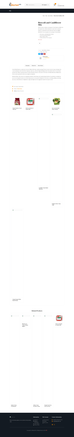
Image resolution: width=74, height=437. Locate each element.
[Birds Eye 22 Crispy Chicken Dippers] (26, 318)
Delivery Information (36, 422)
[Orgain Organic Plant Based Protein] (17, 252)
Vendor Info (34, 65)
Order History (36, 423)
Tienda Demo (19, 88)
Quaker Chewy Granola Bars (14, 406)
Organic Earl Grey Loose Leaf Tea (48, 406)
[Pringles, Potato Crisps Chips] (56, 157)
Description (27, 65)
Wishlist (45, 421)
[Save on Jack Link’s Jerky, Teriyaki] (56, 101)
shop (44, 51)
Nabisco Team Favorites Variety (36, 406)
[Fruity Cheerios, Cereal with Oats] (17, 101)
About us (36, 419)
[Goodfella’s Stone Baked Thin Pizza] (43, 141)
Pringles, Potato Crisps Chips (56, 204)
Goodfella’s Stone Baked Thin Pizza (43, 188)
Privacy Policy (36, 424)
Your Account (46, 419)
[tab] (28, 65)
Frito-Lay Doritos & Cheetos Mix (29, 109)
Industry (48, 50)
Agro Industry (50, 15)
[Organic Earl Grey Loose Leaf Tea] (48, 358)
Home (44, 15)
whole (46, 51)
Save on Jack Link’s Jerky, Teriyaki (55, 109)
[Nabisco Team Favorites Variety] (37, 358)
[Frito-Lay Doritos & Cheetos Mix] (30, 101)
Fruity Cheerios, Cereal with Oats (17, 109)
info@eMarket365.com (57, 421)
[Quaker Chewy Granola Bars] (15, 358)
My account (46, 422)
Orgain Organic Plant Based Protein (17, 300)
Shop (10, 10)
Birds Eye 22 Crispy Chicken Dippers (25, 325)
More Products (40, 65)
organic (41, 51)
